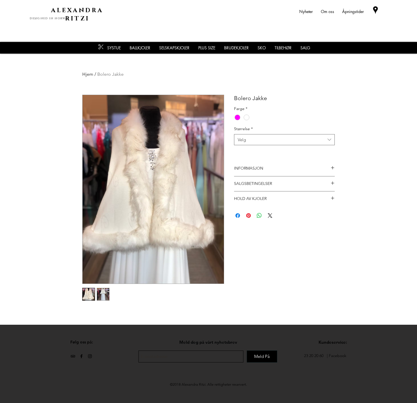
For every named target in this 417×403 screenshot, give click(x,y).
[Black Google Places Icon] (375, 10)
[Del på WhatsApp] (259, 215)
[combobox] (284, 139)
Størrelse (243, 128)
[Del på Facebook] (237, 215)
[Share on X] (270, 215)
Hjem (87, 74)
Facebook (337, 355)
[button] (283, 48)
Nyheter (310, 11)
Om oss (327, 11)
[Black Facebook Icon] (81, 356)
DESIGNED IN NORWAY (50, 18)
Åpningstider (353, 11)
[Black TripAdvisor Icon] (72, 356)
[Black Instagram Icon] (89, 356)
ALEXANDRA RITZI (77, 15)
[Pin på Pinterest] (248, 215)
